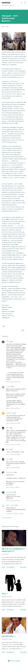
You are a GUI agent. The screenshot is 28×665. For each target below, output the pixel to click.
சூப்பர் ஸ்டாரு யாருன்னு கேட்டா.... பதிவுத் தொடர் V (14, 549)
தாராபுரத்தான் (9, 492)
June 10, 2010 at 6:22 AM (13, 500)
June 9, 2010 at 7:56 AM (12, 487)
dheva (8, 427)
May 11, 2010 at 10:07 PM (13, 381)
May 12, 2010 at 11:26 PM (13, 454)
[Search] (22, 3)
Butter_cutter (10, 505)
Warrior (6, 2)
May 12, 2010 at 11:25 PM (13, 444)
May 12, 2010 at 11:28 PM (13, 467)
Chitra (8, 341)
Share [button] (22, 330)
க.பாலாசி (8, 386)
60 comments (10, 609)
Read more (23, 567)
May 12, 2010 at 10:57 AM (13, 408)
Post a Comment (6, 517)
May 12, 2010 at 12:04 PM (13, 423)
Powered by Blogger (15, 660)
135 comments (10, 567)
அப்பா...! (5, 593)
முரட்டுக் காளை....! (9, 636)
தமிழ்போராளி (9, 413)
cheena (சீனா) (10, 472)
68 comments (10, 652)
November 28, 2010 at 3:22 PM (14, 513)
